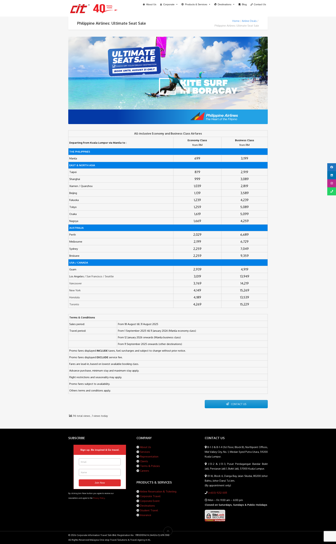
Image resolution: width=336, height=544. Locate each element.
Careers (144, 470)
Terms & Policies (150, 466)
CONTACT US (238, 404)
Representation (149, 456)
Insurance (145, 515)
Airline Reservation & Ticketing (158, 491)
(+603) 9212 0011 (217, 492)
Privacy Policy (99, 498)
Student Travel (149, 510)
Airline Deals (249, 21)
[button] (196, 4)
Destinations (147, 505)
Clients (144, 461)
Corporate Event (150, 501)
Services (145, 451)
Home (236, 21)
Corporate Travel (150, 496)
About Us (145, 447)
